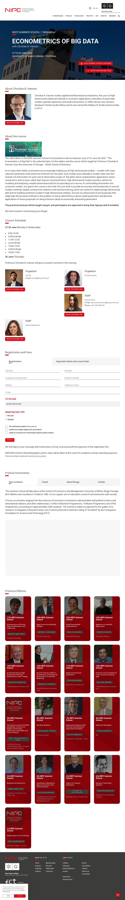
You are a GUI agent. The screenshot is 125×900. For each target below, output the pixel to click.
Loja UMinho (86, 866)
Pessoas (69, 16)
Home (37, 863)
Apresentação (58, 16)
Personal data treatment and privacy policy (25, 456)
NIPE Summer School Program (97, 63)
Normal (10, 416)
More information (15, 123)
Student (10, 420)
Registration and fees (101, 70)
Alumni (84, 863)
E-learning (66, 866)
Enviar (10, 440)
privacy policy (30, 426)
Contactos (49, 871)
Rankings (112, 16)
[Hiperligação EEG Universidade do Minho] (16, 871)
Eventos (104, 16)
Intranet (65, 871)
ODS (96, 16)
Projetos (89, 16)
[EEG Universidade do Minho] (111, 8)
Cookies (84, 868)
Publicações (79, 16)
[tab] (28, 361)
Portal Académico (69, 868)
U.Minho (65, 863)
